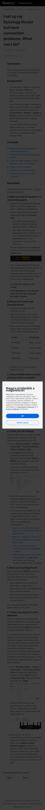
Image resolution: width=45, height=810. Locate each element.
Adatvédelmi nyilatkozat (25, 407)
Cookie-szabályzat (12, 409)
